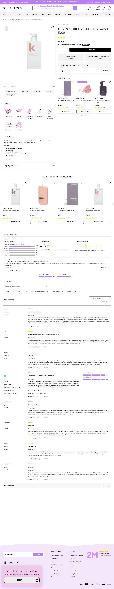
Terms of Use (73, 571)
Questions (13, 234)
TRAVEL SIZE (68, 14)
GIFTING (78, 14)
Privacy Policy (74, 574)
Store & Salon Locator (57, 565)
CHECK (105, 71)
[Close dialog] (39, 568)
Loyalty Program (106, 2)
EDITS (49, 14)
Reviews (5, 234)
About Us (72, 558)
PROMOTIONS (95, 14)
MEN (42, 14)
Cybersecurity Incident (76, 555)
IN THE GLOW (107, 14)
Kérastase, (43, 6)
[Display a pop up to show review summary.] (68, 108)
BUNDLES (57, 14)
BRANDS (12, 14)
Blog (52, 577)
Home (4, 19)
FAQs (52, 561)
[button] (22, 580)
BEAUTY (35, 14)
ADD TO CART (66, 111)
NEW (4, 14)
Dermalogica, (51, 6)
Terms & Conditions (75, 561)
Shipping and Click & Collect (11, 2)
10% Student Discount (93, 2)
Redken (61, 6)
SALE (86, 14)
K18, (57, 6)
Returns (53, 568)
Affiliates (72, 565)
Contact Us (24, 2)
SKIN (27, 14)
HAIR (20, 14)
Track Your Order (56, 571)
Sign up (38, 554)
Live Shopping (55, 574)
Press (71, 568)
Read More (7, 159)
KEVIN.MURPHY (13, 19)
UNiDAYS (72, 577)
